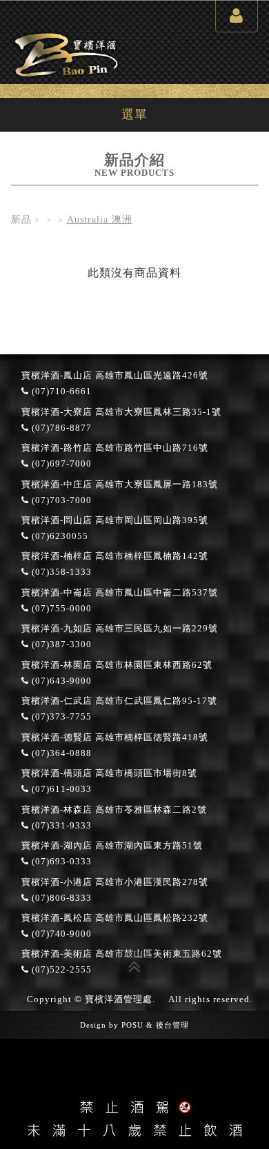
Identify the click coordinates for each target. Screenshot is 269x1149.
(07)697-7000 (60, 464)
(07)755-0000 (60, 608)
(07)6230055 (58, 536)
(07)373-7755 (60, 717)
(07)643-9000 (60, 681)
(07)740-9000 (60, 934)
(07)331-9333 (60, 826)
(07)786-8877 (60, 428)
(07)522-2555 (60, 970)
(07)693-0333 (60, 861)
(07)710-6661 (60, 391)
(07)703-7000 (60, 500)
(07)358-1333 (60, 572)
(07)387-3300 (60, 644)
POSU (132, 1025)
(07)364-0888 (60, 753)
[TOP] (134, 965)
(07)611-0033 (60, 789)
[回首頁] (66, 53)
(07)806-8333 (60, 898)
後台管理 (172, 1025)
